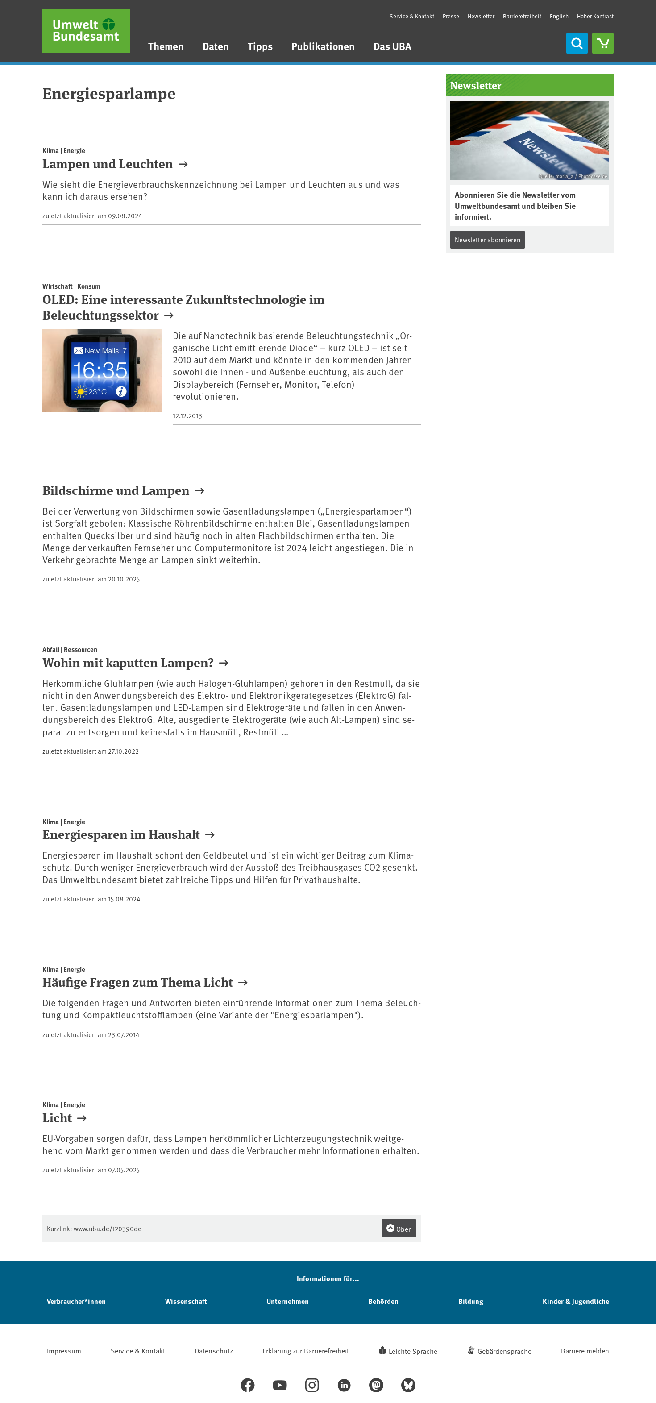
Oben (403, 1228)
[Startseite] (86, 31)
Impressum (64, 1350)
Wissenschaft (186, 1301)
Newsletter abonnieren (487, 239)
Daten (216, 45)
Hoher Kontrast (595, 16)
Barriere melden (585, 1350)
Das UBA (392, 45)
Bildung (470, 1301)
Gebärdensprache (504, 1351)
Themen (166, 45)
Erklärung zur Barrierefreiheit (305, 1350)
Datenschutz (214, 1350)
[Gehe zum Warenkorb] (603, 43)
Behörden (383, 1301)
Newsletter (481, 16)
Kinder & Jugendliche (576, 1301)
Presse (451, 16)
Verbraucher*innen (76, 1301)
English (559, 16)
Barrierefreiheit (522, 16)
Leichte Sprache (413, 1351)
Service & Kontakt (412, 16)
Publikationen (323, 45)
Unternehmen (287, 1301)
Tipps (260, 45)
